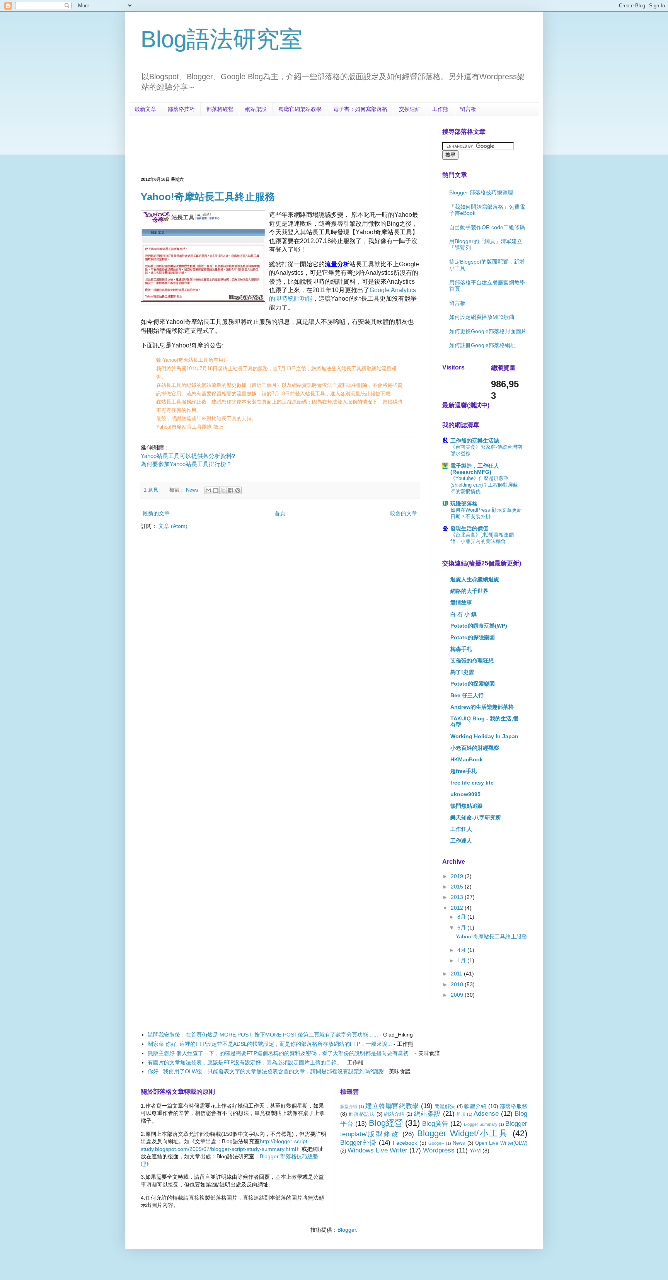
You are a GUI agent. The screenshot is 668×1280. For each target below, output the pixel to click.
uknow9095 (465, 794)
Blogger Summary (481, 1124)
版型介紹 (349, 1106)
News (192, 490)
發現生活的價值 (469, 528)
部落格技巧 (181, 109)
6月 (462, 927)
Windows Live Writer (377, 1150)
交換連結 (410, 109)
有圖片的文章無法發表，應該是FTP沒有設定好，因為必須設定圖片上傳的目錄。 (245, 1062)
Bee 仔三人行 (467, 695)
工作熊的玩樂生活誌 (474, 440)
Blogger (346, 1230)
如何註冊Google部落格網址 (482, 345)
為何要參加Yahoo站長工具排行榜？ (186, 464)
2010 (458, 984)
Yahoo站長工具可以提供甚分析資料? (188, 456)
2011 (457, 973)
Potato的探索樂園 (472, 684)
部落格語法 (362, 1114)
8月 (462, 917)
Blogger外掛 (358, 1142)
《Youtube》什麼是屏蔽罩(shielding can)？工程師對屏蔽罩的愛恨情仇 (484, 485)
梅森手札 (461, 649)
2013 (458, 897)
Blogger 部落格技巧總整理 (481, 192)
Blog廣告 (435, 1123)
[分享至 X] (223, 490)
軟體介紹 (475, 1106)
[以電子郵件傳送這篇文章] (208, 490)
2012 (458, 908)
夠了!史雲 (462, 672)
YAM (475, 1150)
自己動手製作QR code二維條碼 (487, 227)
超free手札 (463, 771)
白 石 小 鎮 (463, 614)
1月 (462, 960)
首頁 (279, 513)
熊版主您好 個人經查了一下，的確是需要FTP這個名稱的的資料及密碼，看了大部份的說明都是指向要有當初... (280, 1053)
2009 (458, 995)
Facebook (405, 1143)
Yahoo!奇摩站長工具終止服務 (208, 197)
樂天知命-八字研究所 (475, 817)
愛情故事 (461, 602)
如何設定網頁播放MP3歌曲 (482, 317)
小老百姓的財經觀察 (474, 748)
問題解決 (445, 1106)
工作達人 (461, 840)
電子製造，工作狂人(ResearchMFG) (474, 469)
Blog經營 (386, 1123)
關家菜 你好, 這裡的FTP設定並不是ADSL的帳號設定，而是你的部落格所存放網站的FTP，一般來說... (270, 1044)
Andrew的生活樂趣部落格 (482, 707)
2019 (458, 876)
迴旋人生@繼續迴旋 (474, 579)
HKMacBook (466, 759)
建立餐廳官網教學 (392, 1106)
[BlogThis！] (216, 490)
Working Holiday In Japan (484, 736)
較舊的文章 (403, 513)
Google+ (436, 1143)
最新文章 (145, 109)
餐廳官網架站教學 (300, 109)
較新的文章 (156, 513)
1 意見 (151, 490)
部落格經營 (219, 109)
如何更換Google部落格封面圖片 (488, 331)
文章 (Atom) (172, 526)
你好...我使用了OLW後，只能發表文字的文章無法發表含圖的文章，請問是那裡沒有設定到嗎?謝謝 (266, 1071)
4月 (462, 950)
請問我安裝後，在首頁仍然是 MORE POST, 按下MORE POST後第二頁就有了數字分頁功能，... (263, 1034)
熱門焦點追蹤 (466, 806)
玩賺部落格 (463, 503)
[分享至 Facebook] (230, 490)
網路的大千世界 (469, 591)
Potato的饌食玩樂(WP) (478, 626)
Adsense (486, 1113)
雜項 (461, 1114)
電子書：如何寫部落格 (360, 109)
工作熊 (440, 109)
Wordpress (439, 1150)
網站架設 (256, 109)
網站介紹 (394, 1114)
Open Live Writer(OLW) (501, 1143)
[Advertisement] (281, 145)
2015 (458, 886)
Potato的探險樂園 (472, 637)
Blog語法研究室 (222, 39)
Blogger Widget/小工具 (463, 1133)
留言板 (468, 109)
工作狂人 (461, 829)
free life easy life (472, 783)
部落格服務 (513, 1106)
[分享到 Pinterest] (238, 490)
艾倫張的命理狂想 (472, 660)
